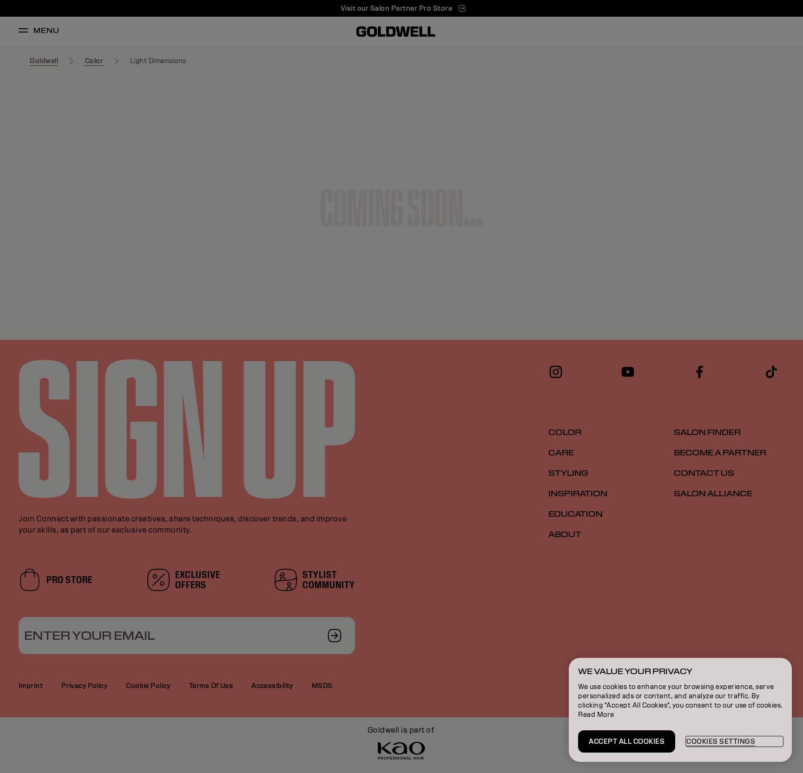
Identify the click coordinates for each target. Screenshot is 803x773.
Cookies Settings (720, 741)
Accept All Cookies (627, 741)
